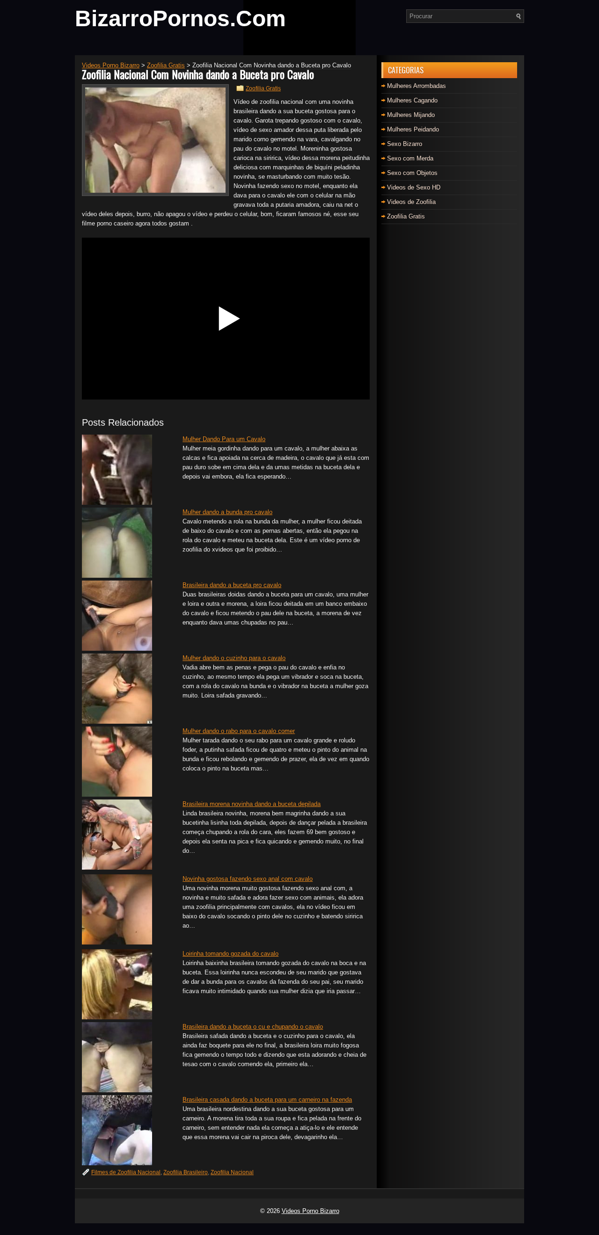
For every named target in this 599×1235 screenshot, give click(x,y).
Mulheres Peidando (413, 129)
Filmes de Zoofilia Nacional (126, 1172)
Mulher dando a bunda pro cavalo (227, 512)
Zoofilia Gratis (263, 88)
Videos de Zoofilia (411, 201)
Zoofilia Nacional (232, 1172)
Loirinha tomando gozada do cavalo (230, 953)
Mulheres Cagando (412, 100)
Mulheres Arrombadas (416, 85)
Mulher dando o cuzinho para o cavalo (234, 657)
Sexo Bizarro (404, 143)
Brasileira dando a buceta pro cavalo (232, 584)
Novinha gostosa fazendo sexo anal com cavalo (248, 878)
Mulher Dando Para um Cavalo (224, 439)
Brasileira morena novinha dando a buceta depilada (252, 803)
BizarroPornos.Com (180, 18)
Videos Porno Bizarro (310, 1210)
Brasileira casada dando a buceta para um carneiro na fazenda (267, 1099)
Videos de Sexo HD (413, 187)
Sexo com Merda (410, 158)
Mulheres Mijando (411, 114)
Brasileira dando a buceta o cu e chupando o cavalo (253, 1026)
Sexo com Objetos (412, 172)
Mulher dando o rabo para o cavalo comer (239, 730)
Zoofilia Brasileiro (185, 1172)
